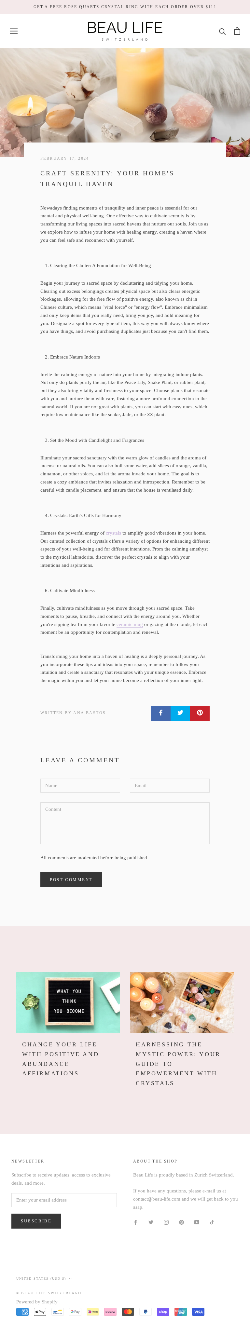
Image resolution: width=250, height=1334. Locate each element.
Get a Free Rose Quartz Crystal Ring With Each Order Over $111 (125, 7)
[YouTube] (196, 1222)
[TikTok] (212, 1222)
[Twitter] (150, 1222)
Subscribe (36, 1220)
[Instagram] (166, 1222)
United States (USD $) (41, 1278)
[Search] (222, 31)
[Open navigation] (14, 31)
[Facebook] (135, 1222)
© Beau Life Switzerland (49, 1293)
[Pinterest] (181, 1222)
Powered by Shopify (37, 1301)
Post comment (71, 879)
